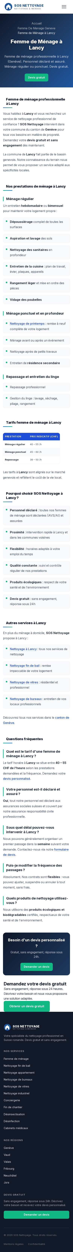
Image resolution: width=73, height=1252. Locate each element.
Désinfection (12, 1121)
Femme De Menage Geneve (36, 28)
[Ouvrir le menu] (64, 7)
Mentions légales (14, 1243)
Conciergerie (12, 1100)
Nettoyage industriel (16, 1093)
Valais (7, 1161)
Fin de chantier (13, 1107)
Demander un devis (36, 966)
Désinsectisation (14, 1114)
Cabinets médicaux (16, 1128)
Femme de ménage (16, 1058)
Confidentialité (36, 1243)
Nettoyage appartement (19, 1072)
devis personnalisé (16, 778)
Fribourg (9, 1168)
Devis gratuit (36, 77)
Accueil (36, 23)
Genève (9, 1147)
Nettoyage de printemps (27, 323)
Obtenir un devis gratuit (26, 1006)
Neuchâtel (10, 1175)
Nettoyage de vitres (24, 682)
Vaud (7, 1154)
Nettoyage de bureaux (26, 699)
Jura (6, 1182)
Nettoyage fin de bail (24, 665)
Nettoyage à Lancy (23, 649)
